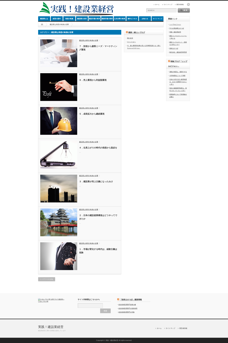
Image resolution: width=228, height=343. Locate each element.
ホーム (157, 4)
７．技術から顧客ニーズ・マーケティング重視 (98, 48)
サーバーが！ (131, 42)
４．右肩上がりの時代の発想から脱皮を (98, 148)
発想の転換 (69, 19)
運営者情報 (180, 4)
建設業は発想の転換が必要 (88, 40)
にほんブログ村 (43, 301)
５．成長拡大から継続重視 (91, 114)
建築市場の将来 (107, 19)
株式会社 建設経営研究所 (178, 52)
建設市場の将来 (94, 19)
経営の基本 (57, 19)
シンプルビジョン (175, 24)
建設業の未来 (82, 19)
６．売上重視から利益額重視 (93, 80)
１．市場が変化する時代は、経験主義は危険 (98, 251)
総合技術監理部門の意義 (126, 312)
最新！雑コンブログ (136, 32)
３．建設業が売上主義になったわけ (96, 181)
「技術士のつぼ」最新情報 (131, 299)
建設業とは (44, 19)
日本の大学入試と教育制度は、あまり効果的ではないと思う (178, 82)
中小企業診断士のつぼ (176, 28)
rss (188, 4)
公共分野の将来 (119, 19)
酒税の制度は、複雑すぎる (178, 72)
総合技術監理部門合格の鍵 (127, 304)
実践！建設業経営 (175, 32)
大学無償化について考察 (177, 75)
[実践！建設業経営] (76, 15)
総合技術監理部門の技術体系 (127, 308)
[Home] (42, 24)
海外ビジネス (132, 19)
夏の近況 (130, 38)
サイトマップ (168, 4)
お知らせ (145, 19)
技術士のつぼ (173, 48)
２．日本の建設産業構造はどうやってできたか (98, 217)
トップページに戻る (46, 279)
